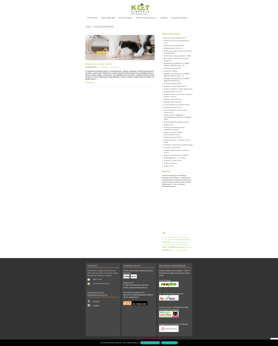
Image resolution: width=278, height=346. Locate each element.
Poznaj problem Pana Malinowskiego (176, 122)
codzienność (175, 237)
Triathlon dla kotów (170, 163)
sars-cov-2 (174, 250)
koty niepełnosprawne (173, 247)
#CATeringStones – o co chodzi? (175, 158)
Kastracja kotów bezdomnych (174, 45)
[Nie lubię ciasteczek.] (275, 343)
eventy (172, 240)
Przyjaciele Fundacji (179, 18)
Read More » (90, 82)
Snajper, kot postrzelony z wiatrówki (176, 155)
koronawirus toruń (172, 244)
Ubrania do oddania (170, 71)
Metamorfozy (168, 125)
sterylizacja (180, 250)
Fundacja (163, 18)
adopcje (169, 237)
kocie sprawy (114, 67)
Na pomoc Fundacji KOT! (173, 83)
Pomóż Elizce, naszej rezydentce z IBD (177, 56)
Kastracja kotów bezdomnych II (175, 38)
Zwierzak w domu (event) (172, 160)
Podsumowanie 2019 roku (173, 99)
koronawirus (173, 242)
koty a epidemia (184, 244)
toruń (185, 250)
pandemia (189, 247)
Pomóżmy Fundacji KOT (172, 68)
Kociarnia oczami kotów (98, 63)
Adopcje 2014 (169, 166)
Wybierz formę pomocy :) (146, 18)
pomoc (166, 249)
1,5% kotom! (92, 18)
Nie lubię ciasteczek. (169, 343)
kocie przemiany (180, 240)
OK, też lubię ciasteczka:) (150, 343)
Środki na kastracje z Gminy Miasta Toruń (178, 89)
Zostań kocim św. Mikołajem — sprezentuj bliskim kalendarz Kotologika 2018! (177, 117)
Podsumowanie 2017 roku (173, 107)
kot (178, 244)
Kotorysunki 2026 (108, 18)
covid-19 (180, 237)
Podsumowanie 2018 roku (173, 102)
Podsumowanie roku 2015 (173, 137)
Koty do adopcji (125, 18)
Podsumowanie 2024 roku (173, 48)
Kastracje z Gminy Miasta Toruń (175, 86)
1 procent (164, 237)
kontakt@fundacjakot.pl (101, 283)
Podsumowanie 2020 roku (173, 91)
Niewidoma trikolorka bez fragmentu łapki (178, 145)
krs (186, 247)
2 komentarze (103, 67)
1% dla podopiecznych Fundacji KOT (177, 105)
